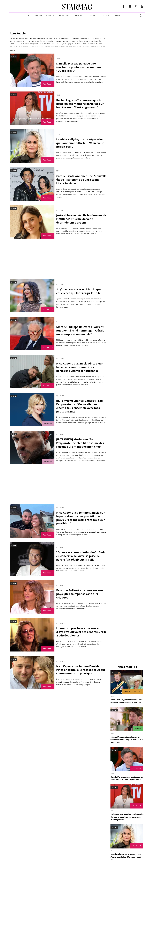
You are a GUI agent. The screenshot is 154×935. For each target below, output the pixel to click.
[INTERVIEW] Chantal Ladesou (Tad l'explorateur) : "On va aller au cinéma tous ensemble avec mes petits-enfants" (79, 406)
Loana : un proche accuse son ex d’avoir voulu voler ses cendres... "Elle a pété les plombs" (81, 631)
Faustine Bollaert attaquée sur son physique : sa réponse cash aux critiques (79, 593)
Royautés (78, 16)
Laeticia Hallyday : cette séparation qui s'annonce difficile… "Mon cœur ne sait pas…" (80, 142)
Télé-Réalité (64, 16)
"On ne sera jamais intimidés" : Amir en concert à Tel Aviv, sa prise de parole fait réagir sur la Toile (80, 555)
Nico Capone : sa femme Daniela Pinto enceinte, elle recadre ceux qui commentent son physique (80, 669)
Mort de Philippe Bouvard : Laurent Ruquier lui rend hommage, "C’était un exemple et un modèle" (80, 330)
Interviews (48, 423)
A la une (38, 16)
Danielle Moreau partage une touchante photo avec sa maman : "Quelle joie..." (79, 67)
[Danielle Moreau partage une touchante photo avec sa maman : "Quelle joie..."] (32, 70)
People (49, 16)
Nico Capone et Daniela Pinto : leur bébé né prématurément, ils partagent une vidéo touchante (79, 367)
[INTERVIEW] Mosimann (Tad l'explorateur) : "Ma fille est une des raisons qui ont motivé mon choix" (80, 442)
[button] (123, 8)
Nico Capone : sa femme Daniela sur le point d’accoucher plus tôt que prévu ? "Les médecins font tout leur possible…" (80, 518)
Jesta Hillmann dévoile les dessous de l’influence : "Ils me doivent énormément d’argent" (81, 218)
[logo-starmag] (77, 7)
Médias (92, 16)
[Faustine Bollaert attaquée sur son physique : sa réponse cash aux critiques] (32, 597)
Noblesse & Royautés (132, 691)
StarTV (105, 16)
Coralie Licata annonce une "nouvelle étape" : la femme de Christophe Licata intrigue (81, 179)
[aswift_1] (77, 24)
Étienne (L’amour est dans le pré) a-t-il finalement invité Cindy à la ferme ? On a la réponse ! (126, 740)
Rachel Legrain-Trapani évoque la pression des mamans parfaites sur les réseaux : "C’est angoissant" (80, 103)
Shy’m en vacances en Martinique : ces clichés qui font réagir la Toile (79, 291)
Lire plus (12, 50)
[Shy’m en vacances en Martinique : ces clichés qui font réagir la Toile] (32, 295)
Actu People (48, 84)
